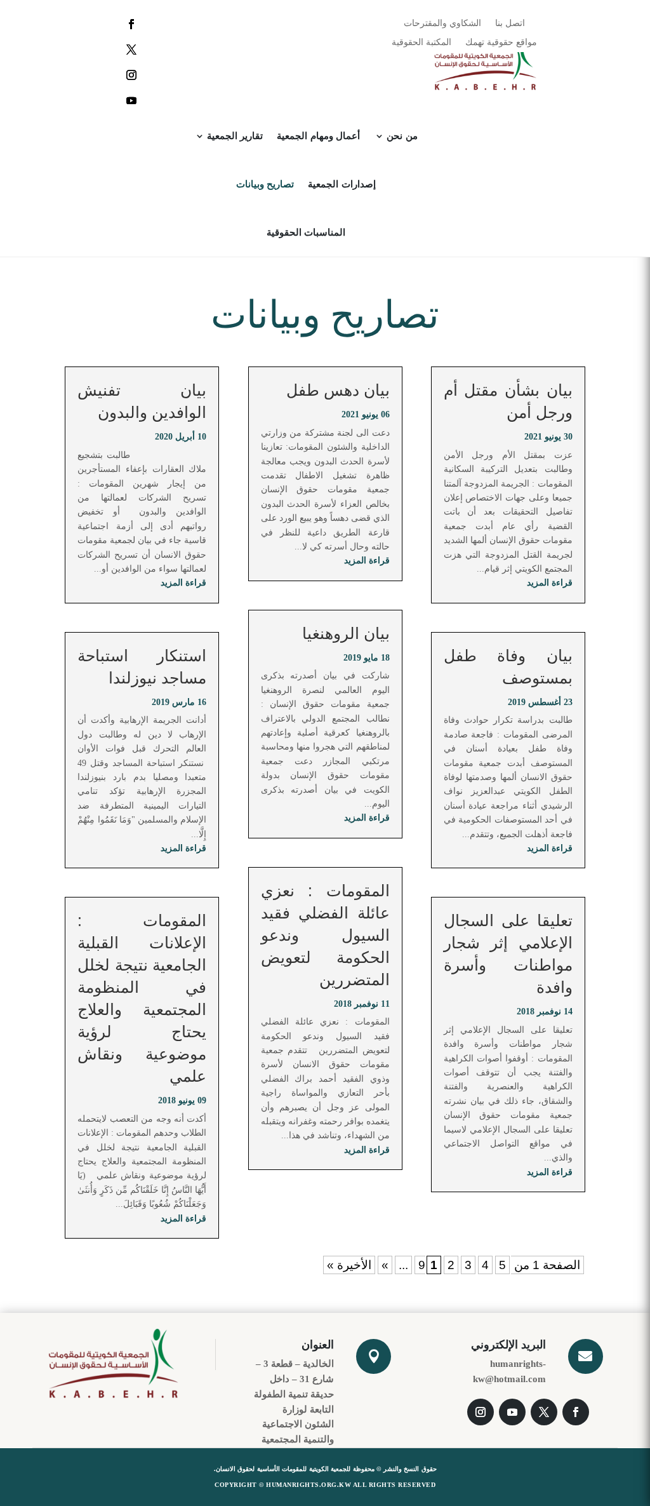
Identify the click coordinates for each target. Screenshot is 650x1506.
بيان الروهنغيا (346, 633)
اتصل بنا (510, 23)
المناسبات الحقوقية (306, 232)
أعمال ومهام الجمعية (318, 136)
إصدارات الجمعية (342, 184)
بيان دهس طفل (338, 390)
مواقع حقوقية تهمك (501, 42)
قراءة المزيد (550, 583)
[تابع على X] (131, 49)
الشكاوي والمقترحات (442, 23)
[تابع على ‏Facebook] (131, 24)
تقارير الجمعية (235, 136)
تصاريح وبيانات (265, 184)
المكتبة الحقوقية (421, 42)
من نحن (402, 136)
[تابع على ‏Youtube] (131, 100)
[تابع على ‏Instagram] (131, 75)
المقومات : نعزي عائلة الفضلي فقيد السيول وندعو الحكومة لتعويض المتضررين (325, 935)
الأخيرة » (349, 1265)
